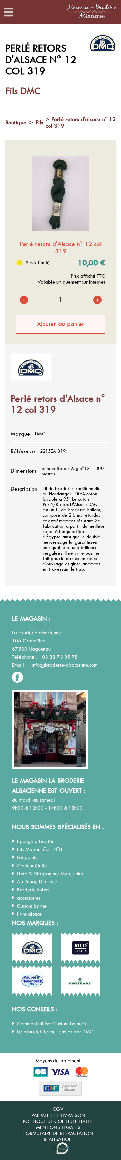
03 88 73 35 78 (60, 657)
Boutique (15, 122)
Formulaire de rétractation (58, 1133)
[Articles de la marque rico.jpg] (81, 948)
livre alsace (29, 914)
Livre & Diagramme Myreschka (50, 874)
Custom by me (32, 906)
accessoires (28, 898)
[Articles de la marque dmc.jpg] (32, 948)
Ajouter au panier (60, 324)
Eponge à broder (35, 841)
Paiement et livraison (58, 1115)
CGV (58, 1109)
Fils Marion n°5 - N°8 (39, 849)
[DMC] (31, 367)
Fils (39, 122)
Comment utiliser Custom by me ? (51, 1024)
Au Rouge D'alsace (37, 882)
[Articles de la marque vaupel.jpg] (32, 981)
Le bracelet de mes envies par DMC (55, 1032)
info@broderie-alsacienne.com (65, 665)
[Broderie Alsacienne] (91, 21)
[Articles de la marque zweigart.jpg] (81, 981)
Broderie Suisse (33, 890)
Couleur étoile (32, 866)
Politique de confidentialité (58, 1121)
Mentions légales (58, 1127)
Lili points (27, 857)
